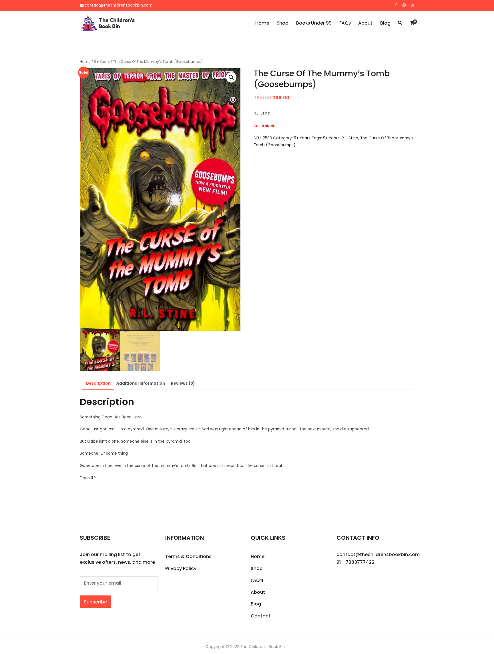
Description (98, 383)
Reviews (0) (183, 383)
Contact (260, 616)
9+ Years (102, 61)
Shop (282, 23)
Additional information (140, 383)
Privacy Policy (180, 568)
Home (262, 23)
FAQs (345, 23)
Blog (385, 23)
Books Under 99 (314, 23)
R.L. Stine (350, 138)
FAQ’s (257, 580)
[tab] (98, 384)
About (365, 23)
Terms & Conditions (188, 556)
